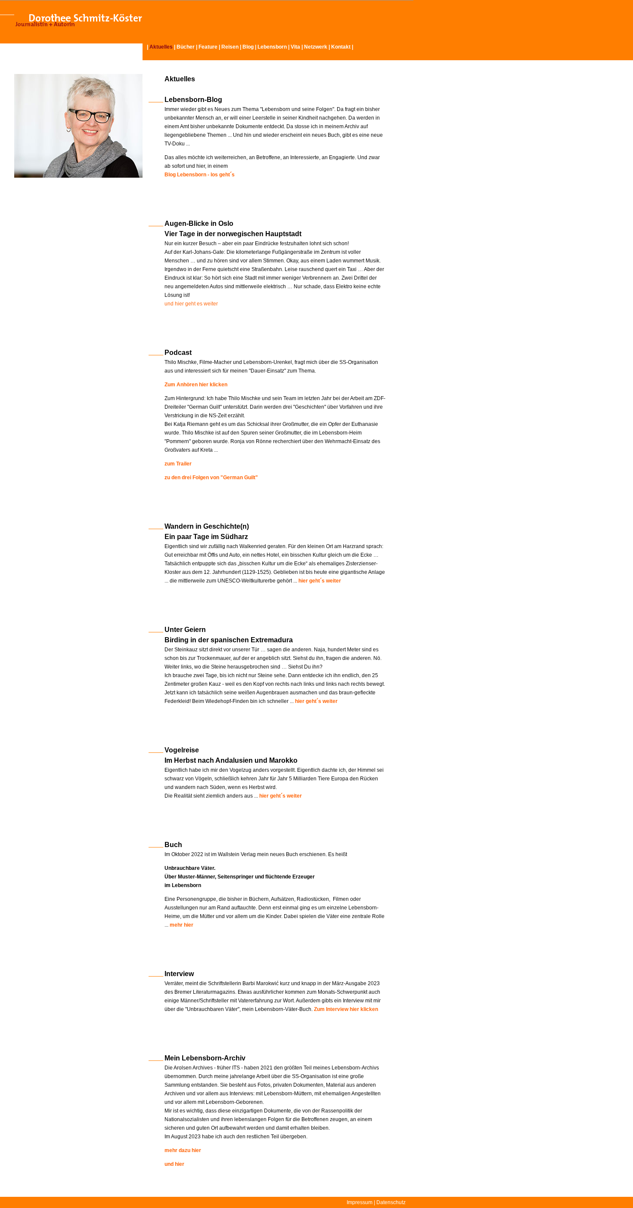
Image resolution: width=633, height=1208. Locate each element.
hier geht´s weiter (316, 701)
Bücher (186, 47)
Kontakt (341, 47)
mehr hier (181, 925)
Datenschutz (391, 1202)
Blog (248, 47)
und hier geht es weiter (191, 304)
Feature (208, 47)
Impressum (359, 1202)
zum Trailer (178, 464)
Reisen (230, 47)
